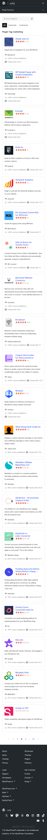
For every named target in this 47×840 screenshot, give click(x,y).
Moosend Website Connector (23, 279)
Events (27, 774)
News (4, 755)
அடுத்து (38, 739)
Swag (28, 781)
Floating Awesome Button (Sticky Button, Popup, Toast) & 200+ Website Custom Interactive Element (28, 570)
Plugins (27, 759)
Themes (28, 755)
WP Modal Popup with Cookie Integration (25, 73)
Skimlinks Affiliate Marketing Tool (23, 463)
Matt (5, 792)
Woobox (19, 391)
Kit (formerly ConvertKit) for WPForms (27, 213)
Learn (4, 770)
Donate (29, 778)
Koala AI (19, 147)
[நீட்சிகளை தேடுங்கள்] (32, 18)
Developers (6, 778)
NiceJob (19, 640)
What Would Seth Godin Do (28, 427)
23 (33, 739)
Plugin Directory (8, 10)
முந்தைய (8, 739)
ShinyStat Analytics (24, 180)
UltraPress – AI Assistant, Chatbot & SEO (27, 499)
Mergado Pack (22, 672)
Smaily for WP (21, 708)
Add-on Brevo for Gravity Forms (23, 243)
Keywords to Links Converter (22, 534)
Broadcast (20, 320)
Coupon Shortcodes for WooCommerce (24, 356)
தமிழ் (9, 810)
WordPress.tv (8, 781)
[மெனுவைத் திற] (43, 3)
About (4, 751)
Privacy (5, 763)
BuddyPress (8, 800)
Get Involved (30, 770)
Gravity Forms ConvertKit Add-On (24, 608)
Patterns (28, 763)
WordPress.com (9, 788)
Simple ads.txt (22, 39)
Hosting (5, 759)
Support (5, 774)
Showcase (29, 751)
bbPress (6, 796)
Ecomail (19, 111)
